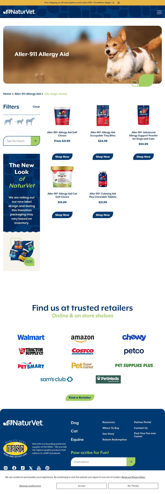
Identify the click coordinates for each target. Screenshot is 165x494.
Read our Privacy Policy (133, 477)
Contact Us (141, 427)
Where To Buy (110, 427)
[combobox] (22, 140)
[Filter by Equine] (30, 121)
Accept (81, 485)
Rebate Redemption (114, 439)
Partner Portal (142, 422)
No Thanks (133, 485)
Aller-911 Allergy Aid (28, 94)
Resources (108, 422)
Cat (74, 431)
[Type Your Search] (35, 140)
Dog (75, 422)
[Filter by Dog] (8, 121)
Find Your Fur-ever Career (145, 435)
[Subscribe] (130, 461)
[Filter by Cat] (19, 121)
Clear (36, 106)
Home (7, 94)
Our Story (108, 433)
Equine (77, 439)
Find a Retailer (80, 398)
